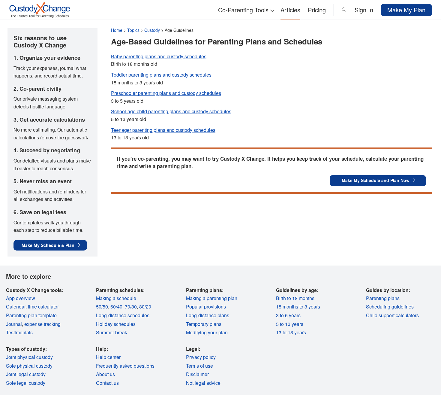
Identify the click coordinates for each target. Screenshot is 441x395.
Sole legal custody (25, 382)
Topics (133, 30)
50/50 (102, 306)
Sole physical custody (29, 365)
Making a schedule (116, 298)
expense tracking (42, 324)
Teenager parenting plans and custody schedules (163, 129)
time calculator (43, 306)
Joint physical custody (29, 357)
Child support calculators (392, 315)
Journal (14, 324)
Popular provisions (206, 306)
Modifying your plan (207, 332)
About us (105, 374)
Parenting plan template (31, 315)
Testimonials (19, 332)
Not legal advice (203, 382)
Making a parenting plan (211, 298)
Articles (290, 9)
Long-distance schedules (122, 315)
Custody (152, 30)
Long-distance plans (207, 315)
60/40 (116, 306)
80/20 (145, 306)
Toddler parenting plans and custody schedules (161, 74)
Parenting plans (383, 298)
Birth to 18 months (295, 298)
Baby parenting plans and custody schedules (158, 56)
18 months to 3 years (298, 306)
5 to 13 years (289, 324)
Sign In (364, 9)
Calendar (16, 306)
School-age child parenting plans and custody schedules (171, 111)
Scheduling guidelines (390, 306)
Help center (108, 357)
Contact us (107, 382)
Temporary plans (203, 324)
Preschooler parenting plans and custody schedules (166, 93)
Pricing (317, 9)
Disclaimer (197, 374)
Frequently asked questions (125, 365)
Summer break (111, 332)
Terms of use (199, 365)
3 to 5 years (288, 315)
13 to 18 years (291, 332)
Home (116, 30)
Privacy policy (201, 357)
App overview (20, 298)
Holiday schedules (116, 324)
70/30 (131, 306)
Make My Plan (406, 9)
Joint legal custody (26, 374)
